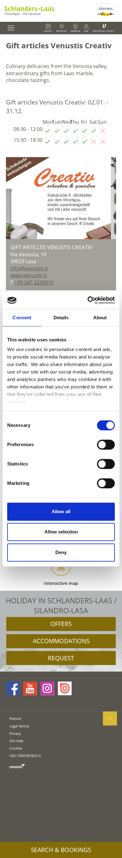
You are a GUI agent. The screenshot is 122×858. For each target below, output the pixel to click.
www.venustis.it (28, 275)
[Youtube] (30, 688)
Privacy (15, 733)
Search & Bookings (61, 850)
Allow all (61, 511)
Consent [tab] (22, 317)
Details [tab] (61, 317)
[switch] (106, 445)
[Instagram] (47, 688)
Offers (61, 624)
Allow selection (61, 531)
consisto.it (17, 766)
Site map (16, 740)
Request (61, 658)
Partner (15, 718)
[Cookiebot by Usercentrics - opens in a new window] (88, 300)
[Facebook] (13, 688)
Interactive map (61, 583)
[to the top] (110, 718)
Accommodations (61, 641)
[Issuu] (65, 688)
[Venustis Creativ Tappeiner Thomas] (61, 198)
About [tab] (100, 317)
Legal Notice (19, 726)
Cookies (15, 748)
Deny (61, 552)
